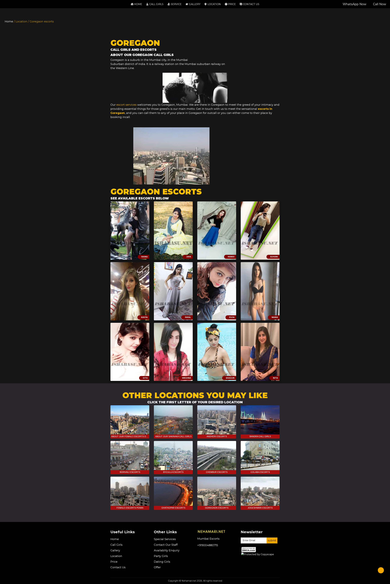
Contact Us (118, 567)
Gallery (194, 4)
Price (232, 4)
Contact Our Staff (166, 544)
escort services (126, 104)
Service (176, 4)
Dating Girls (162, 561)
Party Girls (161, 556)
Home (137, 4)
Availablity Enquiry (166, 550)
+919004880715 (207, 545)
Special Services (165, 539)
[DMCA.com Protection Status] (248, 549)
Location (214, 4)
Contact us (251, 4)
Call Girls (156, 4)
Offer (157, 567)
